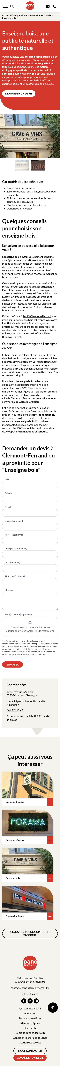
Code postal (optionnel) (16, 548)
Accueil (5, 15)
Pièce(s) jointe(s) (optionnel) (18, 614)
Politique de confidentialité (30, 1032)
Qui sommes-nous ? (30, 1008)
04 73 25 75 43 (15, 710)
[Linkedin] (30, 1000)
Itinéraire (12, 704)
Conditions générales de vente (30, 1037)
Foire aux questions (30, 1018)
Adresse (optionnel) (14, 534)
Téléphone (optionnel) (15, 576)
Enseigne (15, 15)
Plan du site (30, 1028)
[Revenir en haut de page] (53, 1007)
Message (9, 590)
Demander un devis (18, 93)
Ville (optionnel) (12, 562)
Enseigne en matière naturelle (36, 15)
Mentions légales (30, 1023)
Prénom (8, 493)
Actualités (30, 1013)
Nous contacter (30, 1050)
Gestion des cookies (30, 1042)
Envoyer (13, 664)
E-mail (8, 507)
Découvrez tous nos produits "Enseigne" (30, 933)
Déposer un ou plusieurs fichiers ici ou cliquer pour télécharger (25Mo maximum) (30, 628)
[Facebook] (23, 1000)
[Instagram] (36, 1000)
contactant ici (42, 654)
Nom (7, 479)
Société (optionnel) (14, 521)
